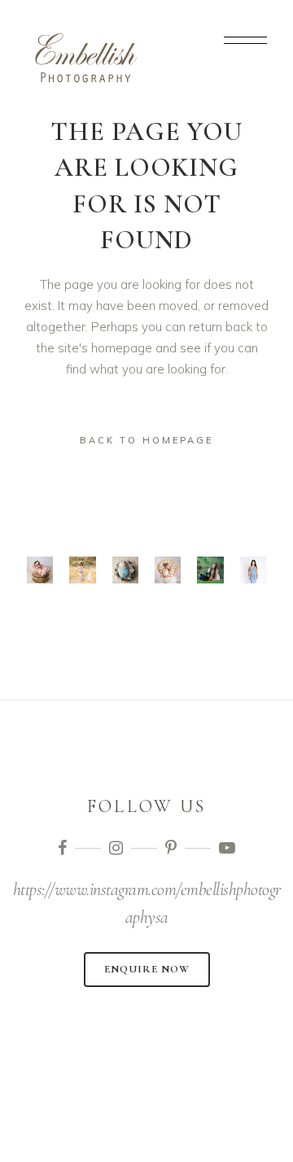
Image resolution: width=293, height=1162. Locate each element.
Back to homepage (146, 440)
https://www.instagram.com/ (97, 889)
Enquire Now (147, 969)
